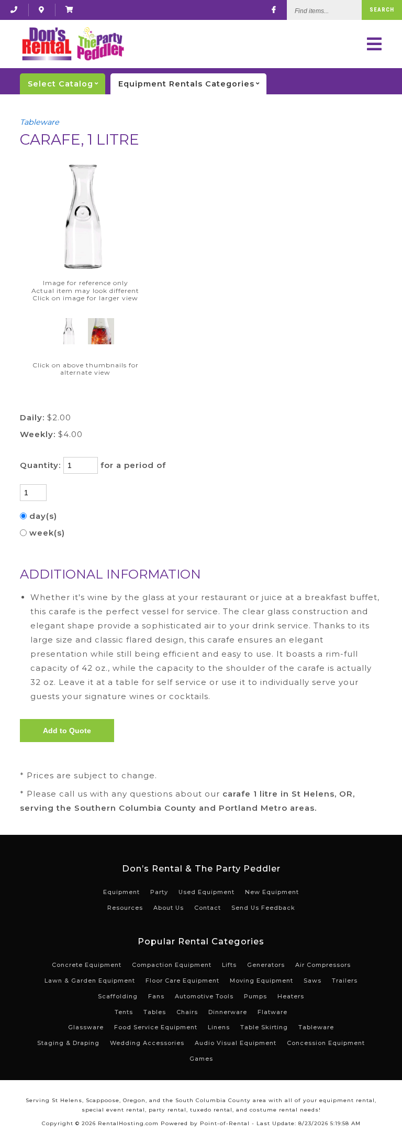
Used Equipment (206, 892)
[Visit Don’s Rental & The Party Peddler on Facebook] (274, 10)
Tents (124, 1012)
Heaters (290, 996)
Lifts (229, 964)
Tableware (39, 122)
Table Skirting (264, 1027)
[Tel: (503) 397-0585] (14, 10)
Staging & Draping (68, 1043)
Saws (312, 980)
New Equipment (272, 892)
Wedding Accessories (147, 1043)
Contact (207, 907)
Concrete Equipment (86, 964)
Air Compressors (323, 964)
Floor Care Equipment (182, 980)
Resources (125, 907)
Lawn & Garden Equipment (89, 980)
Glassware (86, 1027)
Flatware (272, 1012)
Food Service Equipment (155, 1027)
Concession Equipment (326, 1043)
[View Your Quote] (69, 10)
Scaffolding (118, 996)
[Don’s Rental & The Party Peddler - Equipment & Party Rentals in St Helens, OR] (72, 44)
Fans (156, 996)
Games (201, 1058)
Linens (219, 1027)
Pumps (255, 996)
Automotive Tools (204, 996)
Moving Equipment (261, 980)
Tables (154, 1012)
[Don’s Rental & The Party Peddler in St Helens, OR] (41, 10)
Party (159, 892)
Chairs (187, 1012)
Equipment (121, 892)
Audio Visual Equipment (235, 1043)
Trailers (345, 980)
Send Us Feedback (263, 907)
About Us (168, 907)
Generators (266, 964)
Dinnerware (227, 1012)
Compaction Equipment (171, 964)
